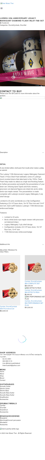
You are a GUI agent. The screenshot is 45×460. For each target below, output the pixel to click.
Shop (2, 376)
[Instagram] (2, 144)
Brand (2, 378)
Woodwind (3, 422)
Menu (2, 8)
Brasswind (3, 418)
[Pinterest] (7, 27)
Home (2, 371)
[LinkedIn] (14, 27)
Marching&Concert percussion (10, 420)
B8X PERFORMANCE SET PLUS (34, 304)
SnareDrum (4, 410)
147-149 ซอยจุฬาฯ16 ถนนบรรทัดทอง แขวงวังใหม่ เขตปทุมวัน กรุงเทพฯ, (21, 355)
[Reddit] (17, 27)
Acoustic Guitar (5, 386)
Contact (2, 380)
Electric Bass (4, 390)
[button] (2, 11)
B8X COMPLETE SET (32, 283)
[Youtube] (14, 144)
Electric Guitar (5, 388)
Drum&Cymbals (14, 25)
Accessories (4, 399)
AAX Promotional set (7, 309)
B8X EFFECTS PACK (32, 292)
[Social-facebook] (8, 144)
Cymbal (2, 306)
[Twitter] (4, 27)
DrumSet (23, 25)
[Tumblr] (10, 27)
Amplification (4, 397)
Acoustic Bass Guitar (7, 393)
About (2, 374)
